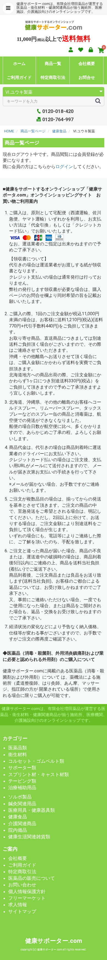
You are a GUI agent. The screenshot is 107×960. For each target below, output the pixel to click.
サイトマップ (22, 911)
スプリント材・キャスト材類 (38, 774)
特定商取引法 (53, 77)
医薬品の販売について (31, 878)
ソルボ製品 (20, 797)
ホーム (19, 63)
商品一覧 (53, 63)
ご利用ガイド (19, 77)
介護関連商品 (22, 823)
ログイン (64, 166)
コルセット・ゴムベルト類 (36, 761)
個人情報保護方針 (27, 891)
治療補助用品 (22, 787)
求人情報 (17, 904)
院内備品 (17, 830)
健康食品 (17, 816)
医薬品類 (17, 747)
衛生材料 (17, 754)
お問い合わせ (22, 884)
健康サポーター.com (53, 940)
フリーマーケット (27, 898)
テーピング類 (22, 781)
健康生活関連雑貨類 (29, 836)
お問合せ (86, 77)
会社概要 (86, 63)
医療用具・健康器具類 (31, 810)
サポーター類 (22, 767)
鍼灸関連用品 (22, 803)
